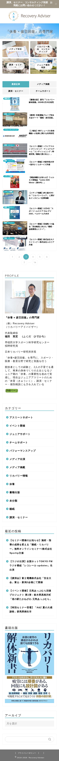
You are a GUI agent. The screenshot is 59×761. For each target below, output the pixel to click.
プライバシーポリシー (27, 753)
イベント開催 (17, 425)
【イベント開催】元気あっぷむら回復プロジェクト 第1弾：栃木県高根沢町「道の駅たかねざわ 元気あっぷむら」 (31, 594)
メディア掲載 (43, 84)
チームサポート (43, 91)
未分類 (13, 500)
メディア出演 (17, 459)
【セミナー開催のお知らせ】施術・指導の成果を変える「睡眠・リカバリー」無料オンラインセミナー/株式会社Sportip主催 (31, 546)
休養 (12, 484)
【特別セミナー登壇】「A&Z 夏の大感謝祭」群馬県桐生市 (31, 609)
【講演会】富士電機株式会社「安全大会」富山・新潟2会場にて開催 (30, 580)
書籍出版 (15, 492)
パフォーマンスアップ (23, 450)
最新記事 (16, 84)
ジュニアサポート (20, 434)
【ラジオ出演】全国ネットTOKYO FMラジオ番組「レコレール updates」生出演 (31, 565)
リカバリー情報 (19, 475)
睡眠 (12, 508)
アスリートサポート (21, 417)
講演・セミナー (15, 91)
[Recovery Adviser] (29, 20)
